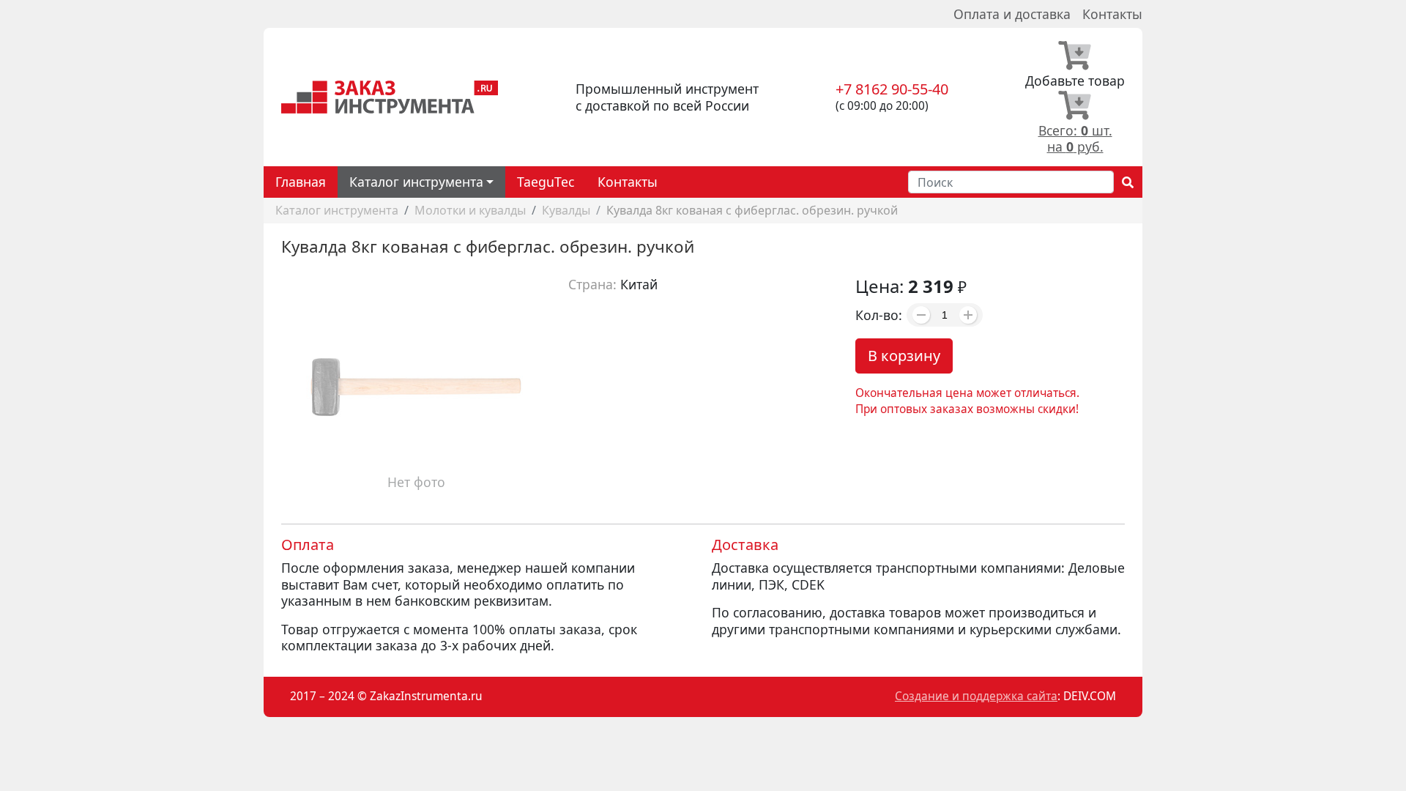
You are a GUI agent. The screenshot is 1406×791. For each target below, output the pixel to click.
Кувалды (566, 210)
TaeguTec (545, 181)
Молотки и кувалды (470, 210)
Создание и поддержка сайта (976, 696)
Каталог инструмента (336, 210)
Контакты (1112, 14)
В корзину (904, 355)
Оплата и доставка (1012, 14)
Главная (300, 181)
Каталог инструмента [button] (416, 181)
